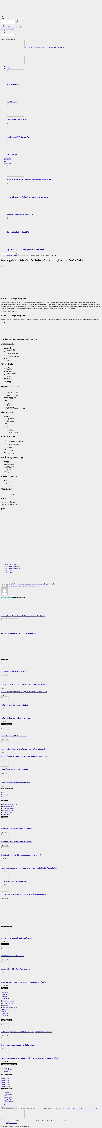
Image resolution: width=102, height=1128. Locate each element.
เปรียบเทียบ (8, 159)
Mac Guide (8, 158)
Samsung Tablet (13, 255)
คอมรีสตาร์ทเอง (12, 102)
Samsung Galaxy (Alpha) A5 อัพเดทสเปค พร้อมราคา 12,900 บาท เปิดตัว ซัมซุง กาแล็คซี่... (30, 1058)
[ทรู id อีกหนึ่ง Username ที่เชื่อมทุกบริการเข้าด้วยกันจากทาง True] (15, 246)
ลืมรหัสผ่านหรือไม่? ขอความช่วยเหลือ (11, 27)
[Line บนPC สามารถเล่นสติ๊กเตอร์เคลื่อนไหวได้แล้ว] (5, 934)
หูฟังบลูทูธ (5, 1005)
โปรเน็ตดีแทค (6, 797)
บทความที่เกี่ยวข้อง (7, 597)
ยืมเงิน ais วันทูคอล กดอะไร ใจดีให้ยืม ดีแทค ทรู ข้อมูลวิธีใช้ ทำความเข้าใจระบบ (26, 1032)
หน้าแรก (7, 66)
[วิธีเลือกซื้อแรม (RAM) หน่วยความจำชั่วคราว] (5, 701)
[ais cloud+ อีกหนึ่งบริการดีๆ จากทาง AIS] (15, 211)
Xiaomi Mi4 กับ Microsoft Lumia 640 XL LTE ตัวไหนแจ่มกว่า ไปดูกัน (23, 982)
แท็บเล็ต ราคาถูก (8, 572)
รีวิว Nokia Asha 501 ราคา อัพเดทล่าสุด (13, 881)
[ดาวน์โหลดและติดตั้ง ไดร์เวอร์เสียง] (15, 133)
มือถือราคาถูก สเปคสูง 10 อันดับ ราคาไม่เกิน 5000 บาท (18, 1045)
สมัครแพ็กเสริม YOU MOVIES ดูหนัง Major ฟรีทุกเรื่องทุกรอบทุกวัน (29, 179)
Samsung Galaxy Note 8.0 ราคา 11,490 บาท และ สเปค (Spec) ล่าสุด (23, 616)
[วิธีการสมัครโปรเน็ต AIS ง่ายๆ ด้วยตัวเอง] (5, 668)
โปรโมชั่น (8, 163)
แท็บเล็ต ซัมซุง (8, 570)
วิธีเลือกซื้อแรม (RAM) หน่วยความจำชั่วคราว (15, 705)
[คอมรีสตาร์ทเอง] (15, 98)
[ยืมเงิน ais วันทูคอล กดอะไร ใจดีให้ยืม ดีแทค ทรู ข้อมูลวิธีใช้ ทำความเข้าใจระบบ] (5, 1028)
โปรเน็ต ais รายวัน (7, 812)
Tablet (7, 255)
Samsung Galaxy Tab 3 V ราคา (12, 566)
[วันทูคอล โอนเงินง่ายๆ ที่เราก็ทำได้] (15, 228)
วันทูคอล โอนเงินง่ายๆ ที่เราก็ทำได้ (18, 232)
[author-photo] (4, 594)
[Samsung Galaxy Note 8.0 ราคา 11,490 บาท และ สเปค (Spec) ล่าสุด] (9, 612)
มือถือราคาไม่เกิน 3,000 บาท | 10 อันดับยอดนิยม (16, 842)
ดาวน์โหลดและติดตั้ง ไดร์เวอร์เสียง (18, 137)
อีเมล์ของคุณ (19, 35)
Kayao (2, 595)
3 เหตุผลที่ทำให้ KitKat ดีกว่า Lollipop (13, 956)
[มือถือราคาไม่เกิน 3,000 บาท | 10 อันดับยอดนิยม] (5, 838)
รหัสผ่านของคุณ (19, 23)
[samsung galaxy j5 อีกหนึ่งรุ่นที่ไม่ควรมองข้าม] (5, 965)
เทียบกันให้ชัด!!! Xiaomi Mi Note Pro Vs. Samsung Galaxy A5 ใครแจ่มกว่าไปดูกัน (33, 584)
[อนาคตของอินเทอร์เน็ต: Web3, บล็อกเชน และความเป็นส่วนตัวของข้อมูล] (5, 681)
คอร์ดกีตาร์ (5, 996)
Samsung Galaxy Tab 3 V (10, 564)
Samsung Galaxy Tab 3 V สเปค (12, 568)
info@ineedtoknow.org (12, 1123)
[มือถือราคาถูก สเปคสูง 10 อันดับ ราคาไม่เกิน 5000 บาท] (5, 1041)
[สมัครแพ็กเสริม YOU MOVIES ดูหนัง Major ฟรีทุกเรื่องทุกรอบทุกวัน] (15, 176)
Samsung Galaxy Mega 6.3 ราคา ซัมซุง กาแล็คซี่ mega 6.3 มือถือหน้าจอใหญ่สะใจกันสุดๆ (29, 868)
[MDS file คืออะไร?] (15, 81)
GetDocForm (5, 1009)
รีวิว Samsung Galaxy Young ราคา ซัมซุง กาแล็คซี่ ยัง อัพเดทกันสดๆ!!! (23, 894)
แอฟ (6, 161)
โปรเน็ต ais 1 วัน (5, 1078)
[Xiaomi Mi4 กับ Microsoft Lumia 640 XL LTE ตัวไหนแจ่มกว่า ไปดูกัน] (5, 978)
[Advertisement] (30, 52)
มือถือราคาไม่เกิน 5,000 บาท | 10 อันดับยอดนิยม (16, 829)
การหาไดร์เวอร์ (12, 154)
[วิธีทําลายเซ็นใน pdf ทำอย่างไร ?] (15, 116)
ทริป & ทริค (8, 68)
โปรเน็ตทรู (5, 793)
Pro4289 (4, 1000)
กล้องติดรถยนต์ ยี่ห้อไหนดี (9, 804)
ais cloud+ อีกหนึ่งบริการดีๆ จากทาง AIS (20, 214)
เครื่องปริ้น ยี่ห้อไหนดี (8, 808)
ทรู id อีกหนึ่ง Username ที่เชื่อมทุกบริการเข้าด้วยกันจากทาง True (28, 250)
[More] (38, 268)
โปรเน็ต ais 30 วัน (5, 1086)
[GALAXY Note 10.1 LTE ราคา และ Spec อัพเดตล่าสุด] (9, 630)
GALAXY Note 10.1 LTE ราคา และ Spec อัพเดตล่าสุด (18, 633)
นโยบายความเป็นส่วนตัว (7, 29)
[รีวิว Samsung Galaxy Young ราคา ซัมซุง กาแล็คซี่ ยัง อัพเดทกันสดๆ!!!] (5, 891)
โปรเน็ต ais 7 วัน (5, 1084)
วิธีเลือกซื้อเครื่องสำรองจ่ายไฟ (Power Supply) (15, 718)
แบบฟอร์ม (5, 992)
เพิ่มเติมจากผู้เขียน (19, 597)
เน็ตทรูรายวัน (6, 814)
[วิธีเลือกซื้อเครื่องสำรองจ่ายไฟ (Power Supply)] (5, 715)
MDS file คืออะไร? (13, 84)
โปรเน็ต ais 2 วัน (5, 1080)
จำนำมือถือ (5, 998)
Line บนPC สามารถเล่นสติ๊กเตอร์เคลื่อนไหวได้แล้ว (17, 938)
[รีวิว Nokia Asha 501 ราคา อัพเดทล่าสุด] (5, 878)
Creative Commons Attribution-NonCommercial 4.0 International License (81, 1108)
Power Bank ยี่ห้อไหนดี (8, 810)
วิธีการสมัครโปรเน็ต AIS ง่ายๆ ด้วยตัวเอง (14, 671)
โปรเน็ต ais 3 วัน (5, 1082)
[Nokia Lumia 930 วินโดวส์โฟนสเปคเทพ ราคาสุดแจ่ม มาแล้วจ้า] (5, 851)
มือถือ (4, 1011)
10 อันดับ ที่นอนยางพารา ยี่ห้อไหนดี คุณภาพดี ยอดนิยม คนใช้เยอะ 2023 (24, 692)
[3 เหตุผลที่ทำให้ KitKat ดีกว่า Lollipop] (5, 952)
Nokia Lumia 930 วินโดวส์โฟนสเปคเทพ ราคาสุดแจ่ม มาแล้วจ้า (21, 855)
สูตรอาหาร (5, 994)
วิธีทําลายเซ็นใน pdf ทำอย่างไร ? (17, 119)
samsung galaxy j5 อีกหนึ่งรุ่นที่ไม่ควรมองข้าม (15, 969)
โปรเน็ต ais (5, 795)
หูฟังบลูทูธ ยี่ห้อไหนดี (8, 806)
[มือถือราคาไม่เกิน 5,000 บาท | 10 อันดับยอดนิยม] (5, 825)
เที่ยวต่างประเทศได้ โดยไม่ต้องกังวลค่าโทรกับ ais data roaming (27, 197)
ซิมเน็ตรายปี (5, 1013)
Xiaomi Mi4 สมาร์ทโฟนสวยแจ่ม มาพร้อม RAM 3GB (23, 586)
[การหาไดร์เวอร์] (15, 151)
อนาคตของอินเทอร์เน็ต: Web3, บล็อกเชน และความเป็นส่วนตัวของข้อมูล (24, 684)
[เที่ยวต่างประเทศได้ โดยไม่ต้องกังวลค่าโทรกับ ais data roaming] (15, 193)
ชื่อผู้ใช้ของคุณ (19, 21)
